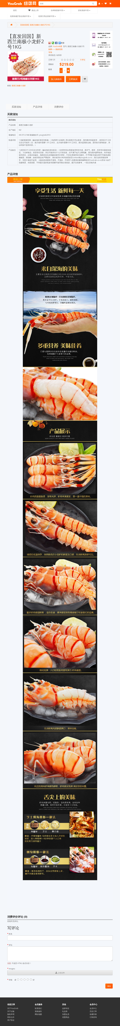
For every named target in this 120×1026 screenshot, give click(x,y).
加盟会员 (65, 1014)
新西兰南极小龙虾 (19, 85)
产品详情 (37, 106)
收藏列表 (93, 1014)
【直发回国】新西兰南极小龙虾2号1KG (34, 25)
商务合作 (10, 1017)
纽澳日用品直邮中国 (46, 16)
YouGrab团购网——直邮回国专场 (55, 49)
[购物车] (110, 3)
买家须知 (16, 106)
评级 (10, 980)
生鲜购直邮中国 (57, 10)
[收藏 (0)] (106, 3)
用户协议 (10, 1020)
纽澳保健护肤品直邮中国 (20, 16)
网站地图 (38, 1014)
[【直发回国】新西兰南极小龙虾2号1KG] (25, 66)
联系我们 (38, 1008)
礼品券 (64, 1011)
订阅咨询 (93, 1017)
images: (12, 968)
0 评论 (82, 59)
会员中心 (93, 1008)
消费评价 (59, 106)
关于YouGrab (12, 1008)
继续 (109, 986)
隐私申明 (10, 1014)
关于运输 (10, 1011)
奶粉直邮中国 (83, 10)
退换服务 (38, 1011)
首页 (15, 10)
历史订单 (93, 1011)
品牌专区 (65, 1008)
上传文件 (61, 973)
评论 (10, 945)
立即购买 (73, 79)
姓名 (10, 934)
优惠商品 (65, 1017)
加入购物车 (56, 79)
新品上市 (35, 10)
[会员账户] (100, 3)
